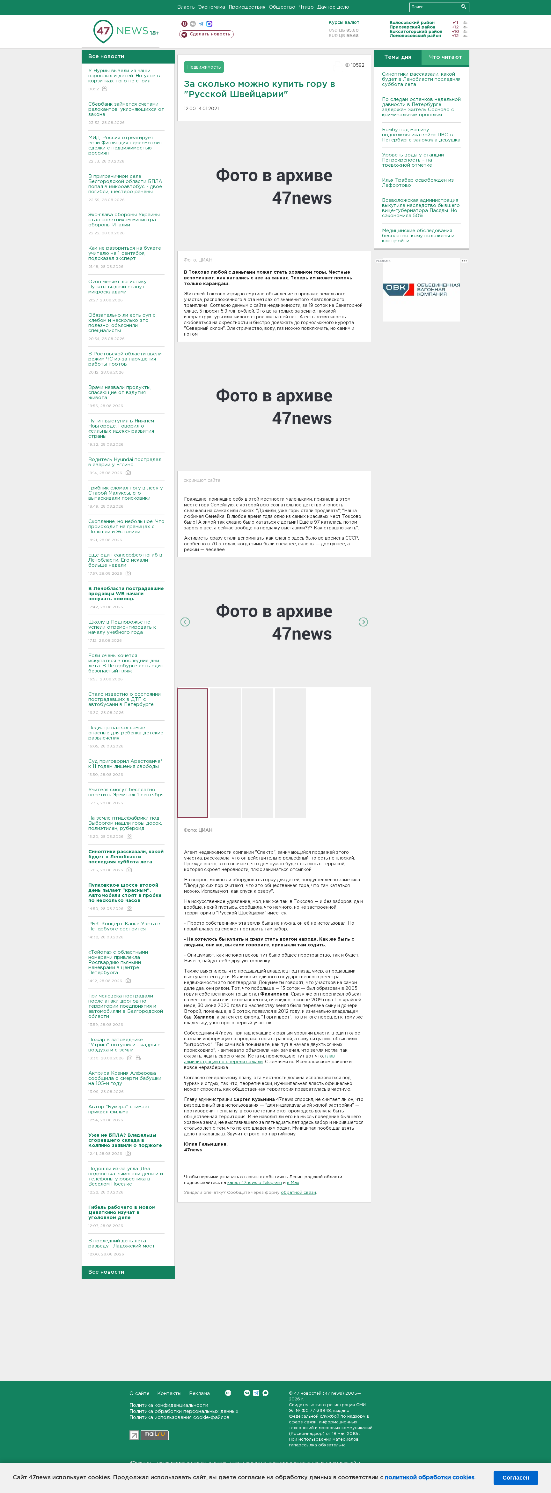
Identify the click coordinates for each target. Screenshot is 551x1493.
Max (265, 1393)
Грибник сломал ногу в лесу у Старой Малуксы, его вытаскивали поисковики (125, 497)
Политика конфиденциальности (168, 1405)
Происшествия (247, 7)
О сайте (139, 1393)
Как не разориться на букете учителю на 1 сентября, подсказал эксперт (124, 257)
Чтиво (306, 7)
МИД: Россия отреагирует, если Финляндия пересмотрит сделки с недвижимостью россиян (125, 149)
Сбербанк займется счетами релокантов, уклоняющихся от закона (126, 113)
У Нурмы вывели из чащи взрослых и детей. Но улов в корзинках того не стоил (124, 80)
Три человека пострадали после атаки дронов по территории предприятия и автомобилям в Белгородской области (125, 1010)
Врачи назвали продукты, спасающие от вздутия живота (119, 396)
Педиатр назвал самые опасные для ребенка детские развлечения (125, 737)
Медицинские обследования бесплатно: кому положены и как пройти (418, 236)
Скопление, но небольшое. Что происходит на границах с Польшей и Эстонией (126, 530)
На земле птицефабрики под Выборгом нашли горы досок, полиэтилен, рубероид (125, 827)
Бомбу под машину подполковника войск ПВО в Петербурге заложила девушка (421, 135)
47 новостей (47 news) (319, 1393)
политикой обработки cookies (429, 1477)
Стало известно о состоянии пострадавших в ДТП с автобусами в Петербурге (124, 703)
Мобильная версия (184, 24)
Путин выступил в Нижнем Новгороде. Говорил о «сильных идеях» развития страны (121, 432)
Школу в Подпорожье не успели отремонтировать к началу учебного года (122, 631)
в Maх (293, 1183)
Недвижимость (204, 67)
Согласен (516, 1477)
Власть (186, 7)
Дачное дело (333, 7)
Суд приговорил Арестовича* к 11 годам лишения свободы (125, 768)
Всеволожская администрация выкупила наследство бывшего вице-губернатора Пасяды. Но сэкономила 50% (421, 208)
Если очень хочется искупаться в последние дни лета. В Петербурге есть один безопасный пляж (126, 667)
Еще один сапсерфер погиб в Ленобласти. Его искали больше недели (125, 564)
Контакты (169, 1393)
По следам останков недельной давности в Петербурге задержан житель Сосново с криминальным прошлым (421, 107)
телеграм (201, 24)
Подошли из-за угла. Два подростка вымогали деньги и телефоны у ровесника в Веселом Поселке (125, 1180)
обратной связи (298, 1192)
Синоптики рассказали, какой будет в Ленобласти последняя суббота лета (421, 79)
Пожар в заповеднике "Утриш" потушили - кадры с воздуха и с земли (124, 1049)
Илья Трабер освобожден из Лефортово (418, 182)
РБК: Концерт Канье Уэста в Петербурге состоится (124, 930)
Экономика (211, 7)
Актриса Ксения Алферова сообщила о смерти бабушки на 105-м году (124, 1082)
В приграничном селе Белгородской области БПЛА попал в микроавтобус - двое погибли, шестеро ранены (125, 188)
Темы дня (397, 57)
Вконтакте (247, 1393)
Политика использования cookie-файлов (179, 1417)
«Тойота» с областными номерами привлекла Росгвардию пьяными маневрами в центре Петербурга (118, 966)
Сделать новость (210, 34)
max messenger (209, 24)
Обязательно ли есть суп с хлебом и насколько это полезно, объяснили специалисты (122, 327)
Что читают (445, 57)
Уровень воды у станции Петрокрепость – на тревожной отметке (413, 160)
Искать (463, 6)
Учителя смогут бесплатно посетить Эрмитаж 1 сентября (126, 796)
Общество (282, 7)
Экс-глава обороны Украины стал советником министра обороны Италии (124, 224)
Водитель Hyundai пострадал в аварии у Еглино (124, 466)
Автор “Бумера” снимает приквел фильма (119, 1113)
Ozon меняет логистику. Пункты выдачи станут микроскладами (118, 291)
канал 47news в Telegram (254, 1183)
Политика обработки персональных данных (184, 1411)
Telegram (256, 1393)
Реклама (199, 1393)
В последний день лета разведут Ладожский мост (121, 1247)
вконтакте (193, 24)
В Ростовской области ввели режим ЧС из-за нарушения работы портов (125, 363)
